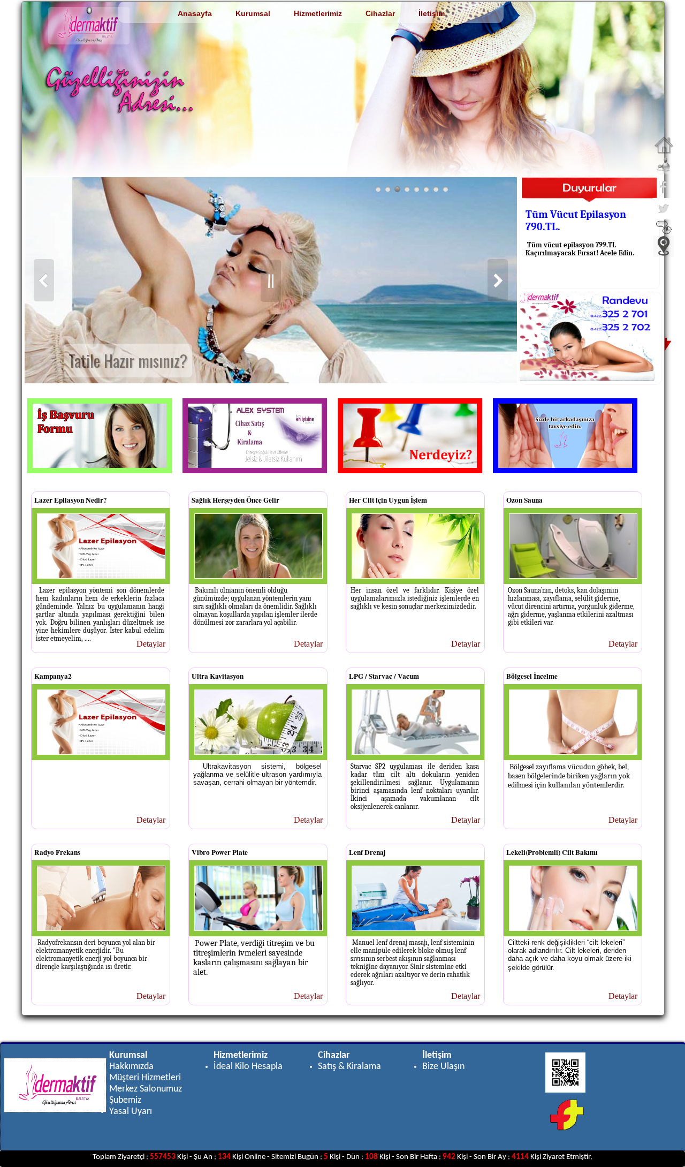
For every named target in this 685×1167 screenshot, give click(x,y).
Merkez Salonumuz (145, 1089)
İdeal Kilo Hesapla (248, 1066)
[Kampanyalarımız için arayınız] (388, 189)
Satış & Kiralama (349, 1066)
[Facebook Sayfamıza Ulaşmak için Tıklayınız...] (663, 195)
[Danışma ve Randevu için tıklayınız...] (663, 173)
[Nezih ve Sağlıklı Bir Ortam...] (378, 189)
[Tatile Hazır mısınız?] (397, 189)
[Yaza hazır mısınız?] (446, 189)
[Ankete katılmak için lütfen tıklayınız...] (663, 232)
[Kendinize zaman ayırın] (426, 189)
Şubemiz (125, 1100)
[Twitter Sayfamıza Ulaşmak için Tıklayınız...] (663, 216)
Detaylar (150, 643)
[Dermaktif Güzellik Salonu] (436, 189)
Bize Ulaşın (443, 1066)
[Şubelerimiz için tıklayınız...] (663, 254)
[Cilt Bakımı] (407, 189)
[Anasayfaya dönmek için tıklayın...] (663, 152)
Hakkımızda (131, 1066)
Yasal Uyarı (130, 1111)
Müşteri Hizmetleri (145, 1077)
